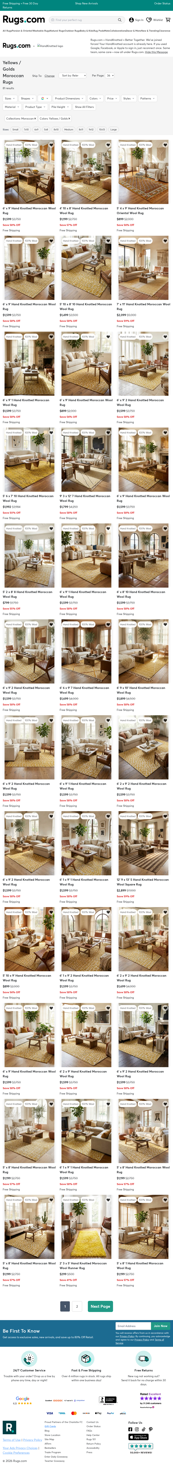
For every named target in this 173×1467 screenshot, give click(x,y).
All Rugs (7, 30)
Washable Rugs (41, 30)
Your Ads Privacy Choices (20, 1448)
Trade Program (53, 1452)
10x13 (102, 129)
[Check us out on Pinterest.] (151, 1429)
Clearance (164, 30)
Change (50, 76)
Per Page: (98, 75)
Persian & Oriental (22, 30)
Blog (47, 1430)
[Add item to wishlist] (51, 145)
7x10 (26, 129)
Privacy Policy (127, 1336)
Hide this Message (156, 52)
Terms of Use (12, 1440)
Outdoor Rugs (72, 30)
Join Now (160, 1326)
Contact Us (92, 1422)
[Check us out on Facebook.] (130, 1429)
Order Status (162, 3)
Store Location (52, 1435)
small (15, 129)
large (113, 129)
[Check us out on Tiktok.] (143, 1429)
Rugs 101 (91, 1439)
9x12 (91, 129)
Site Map (49, 1439)
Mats (106, 30)
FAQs (89, 1430)
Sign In (139, 20)
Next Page (100, 1306)
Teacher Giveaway (55, 1460)
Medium (68, 129)
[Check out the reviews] (141, 1448)
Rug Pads (98, 30)
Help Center (93, 1435)
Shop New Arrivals (86, 3)
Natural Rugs (57, 30)
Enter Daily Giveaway (56, 1456)
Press (89, 1452)
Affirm (48, 1443)
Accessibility (92, 1447)
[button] (10, 98)
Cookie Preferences (16, 1453)
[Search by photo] (52, 19)
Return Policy (93, 1443)
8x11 (81, 129)
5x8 (46, 129)
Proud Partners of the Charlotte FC (64, 1422)
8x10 (56, 129)
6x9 (36, 129)
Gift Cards (50, 1426)
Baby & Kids (86, 30)
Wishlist (158, 20)
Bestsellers (50, 1447)
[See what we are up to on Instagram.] (137, 1429)
